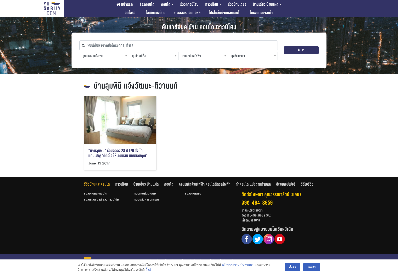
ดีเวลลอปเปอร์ (286, 184)
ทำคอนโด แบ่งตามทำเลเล (253, 184)
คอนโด (165, 4)
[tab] (99, 184)
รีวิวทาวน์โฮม (189, 4)
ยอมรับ (311, 267)
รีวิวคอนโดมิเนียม (145, 193)
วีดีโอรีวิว (131, 13)
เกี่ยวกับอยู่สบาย (250, 220)
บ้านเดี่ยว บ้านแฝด (265, 4)
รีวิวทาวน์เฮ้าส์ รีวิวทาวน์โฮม (101, 199)
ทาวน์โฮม (211, 4)
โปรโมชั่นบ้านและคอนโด (225, 13)
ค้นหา (301, 50)
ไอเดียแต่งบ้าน (155, 13)
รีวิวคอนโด (147, 4)
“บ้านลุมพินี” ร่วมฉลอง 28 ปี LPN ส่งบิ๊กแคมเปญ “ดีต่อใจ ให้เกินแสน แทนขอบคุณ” (118, 153)
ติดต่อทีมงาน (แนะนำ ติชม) (256, 215)
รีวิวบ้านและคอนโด (97, 184)
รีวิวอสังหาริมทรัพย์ (146, 199)
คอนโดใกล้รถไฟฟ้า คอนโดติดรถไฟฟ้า (204, 184)
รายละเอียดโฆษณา (252, 210)
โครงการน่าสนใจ (261, 13)
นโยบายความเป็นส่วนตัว (238, 264)
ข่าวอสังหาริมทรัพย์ (187, 13)
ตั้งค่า (149, 269)
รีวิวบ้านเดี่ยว (237, 4)
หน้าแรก (126, 4)
